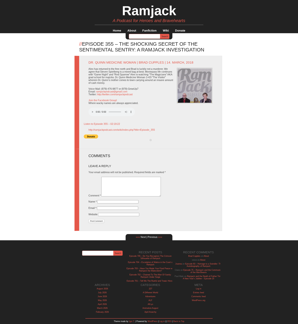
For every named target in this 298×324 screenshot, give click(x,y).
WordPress (153, 321)
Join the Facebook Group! (102, 100)
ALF (150, 300)
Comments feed (198, 296)
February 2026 (102, 312)
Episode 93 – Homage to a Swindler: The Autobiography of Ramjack (203, 265)
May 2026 (102, 300)
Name (92, 201)
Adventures (150, 296)
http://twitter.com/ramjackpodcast (115, 94)
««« (138, 237)
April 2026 (102, 304)
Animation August (150, 308)
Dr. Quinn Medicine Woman (112, 62)
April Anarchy (150, 312)
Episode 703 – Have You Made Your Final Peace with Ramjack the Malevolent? (150, 269)
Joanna (178, 264)
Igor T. (132, 321)
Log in (198, 288)
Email (92, 208)
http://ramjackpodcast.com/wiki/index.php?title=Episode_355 (121, 130)
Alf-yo (150, 304)
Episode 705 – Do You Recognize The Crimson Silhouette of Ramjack (150, 257)
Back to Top (178, 321)
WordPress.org (198, 300)
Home (117, 30)
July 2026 (102, 292)
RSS (169, 321)
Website (92, 214)
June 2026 (102, 296)
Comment (94, 195)
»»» (160, 237)
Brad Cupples (151, 62)
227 (150, 288)
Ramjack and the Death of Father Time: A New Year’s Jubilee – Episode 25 (203, 277)
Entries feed (198, 292)
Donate (180, 30)
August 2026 (102, 288)
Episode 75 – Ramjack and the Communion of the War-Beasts (202, 271)
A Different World (150, 292)
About (131, 30)
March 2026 (102, 308)
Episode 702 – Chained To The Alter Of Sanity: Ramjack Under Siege (150, 275)
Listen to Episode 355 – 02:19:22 (102, 124)
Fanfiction (149, 30)
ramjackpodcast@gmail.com (111, 91)
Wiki (166, 30)
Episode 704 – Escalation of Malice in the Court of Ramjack (150, 263)
